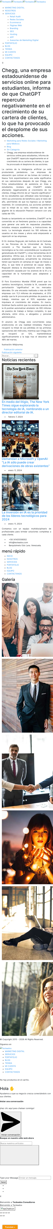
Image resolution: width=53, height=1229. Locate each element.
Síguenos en (5, 1044)
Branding (14, 28)
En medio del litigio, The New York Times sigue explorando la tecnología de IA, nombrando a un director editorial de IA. (25, 407)
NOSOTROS (10, 10)
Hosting (13, 34)
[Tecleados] (5, 1)
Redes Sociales (17, 19)
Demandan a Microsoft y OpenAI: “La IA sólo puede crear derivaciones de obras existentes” (26, 462)
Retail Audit (15, 16)
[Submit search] (19, 1155)
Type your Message (9, 1178)
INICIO (10, 556)
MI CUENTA (10, 52)
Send (3, 1182)
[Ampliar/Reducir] (9, 1212)
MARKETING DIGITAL (15, 7)
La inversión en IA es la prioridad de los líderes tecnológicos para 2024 (24, 516)
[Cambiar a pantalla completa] (6, 1212)
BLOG (7, 46)
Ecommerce (15, 22)
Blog (9, 146)
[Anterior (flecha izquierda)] (1, 1215)
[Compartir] (4, 1212)
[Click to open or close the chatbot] (7, 1209)
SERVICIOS (10, 13)
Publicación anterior (13, 349)
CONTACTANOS (12, 58)
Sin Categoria (13, 149)
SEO (12, 31)
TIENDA (8, 49)
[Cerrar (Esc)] (1, 1212)
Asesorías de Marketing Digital (24, 40)
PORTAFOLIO (11, 43)
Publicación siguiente (12, 352)
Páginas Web (16, 25)
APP (12, 37)
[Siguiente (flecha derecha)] (4, 1215)
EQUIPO (8, 55)
